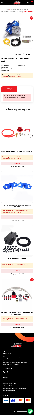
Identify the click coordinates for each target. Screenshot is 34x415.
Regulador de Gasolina (17, 11)
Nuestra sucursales (9, 361)
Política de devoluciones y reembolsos (14, 388)
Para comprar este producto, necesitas (15, 157)
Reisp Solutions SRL (22, 411)
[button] (23, 54)
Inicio (7, 9)
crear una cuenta (15, 76)
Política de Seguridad (9, 391)
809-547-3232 (7, 353)
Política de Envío (8, 386)
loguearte (5, 76)
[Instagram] (7, 372)
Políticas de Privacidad (9, 383)
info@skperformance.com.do (12, 358)
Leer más (17, 163)
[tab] (25, 87)
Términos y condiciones (10, 381)
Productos (13, 9)
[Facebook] (4, 372)
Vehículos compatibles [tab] (9, 89)
